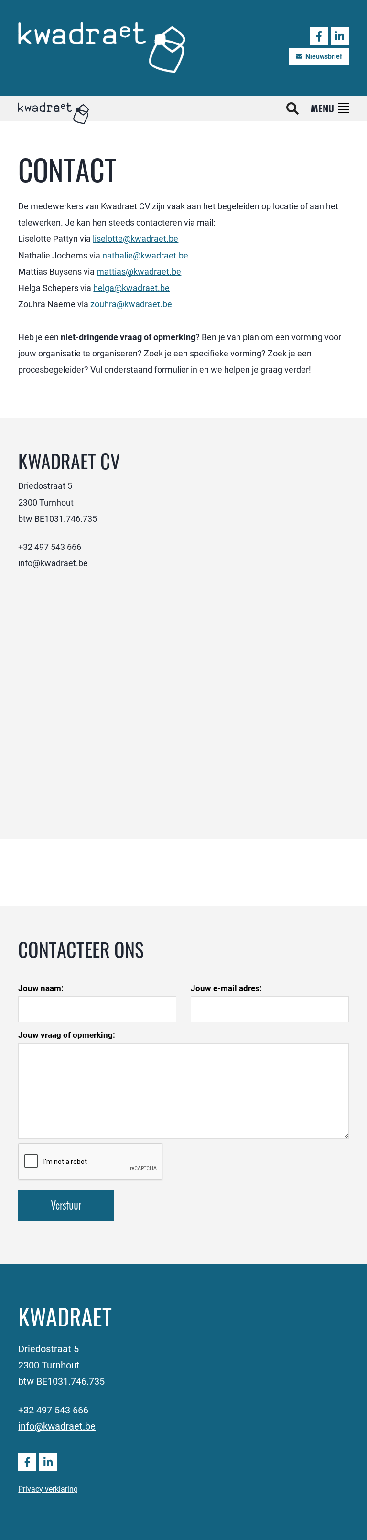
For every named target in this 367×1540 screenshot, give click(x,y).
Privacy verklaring (48, 1489)
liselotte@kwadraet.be (135, 238)
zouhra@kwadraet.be (131, 304)
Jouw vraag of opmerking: (66, 1034)
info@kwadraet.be (57, 1426)
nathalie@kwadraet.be (145, 255)
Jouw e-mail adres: (226, 987)
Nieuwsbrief (323, 56)
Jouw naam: (41, 987)
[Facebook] (319, 36)
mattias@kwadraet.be (139, 271)
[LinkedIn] (340, 36)
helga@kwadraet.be (131, 287)
